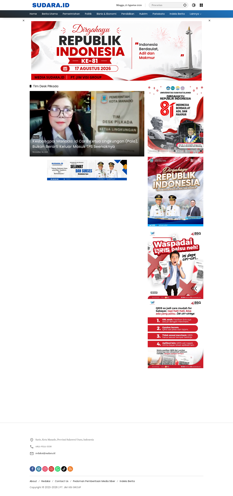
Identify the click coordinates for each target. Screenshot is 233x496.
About (33, 481)
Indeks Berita (127, 481)
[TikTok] (64, 469)
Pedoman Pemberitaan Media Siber (94, 481)
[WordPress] (38, 469)
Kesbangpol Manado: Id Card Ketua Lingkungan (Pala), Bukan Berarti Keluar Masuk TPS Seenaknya (85, 144)
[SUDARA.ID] (51, 4)
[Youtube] (51, 469)
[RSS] (70, 469)
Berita (36, 137)
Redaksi (45, 481)
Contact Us (61, 481)
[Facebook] (32, 469)
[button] (184, 5)
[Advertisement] (220, 69)
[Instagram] (45, 469)
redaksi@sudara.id (45, 453)
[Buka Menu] (201, 5)
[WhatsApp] (57, 469)
